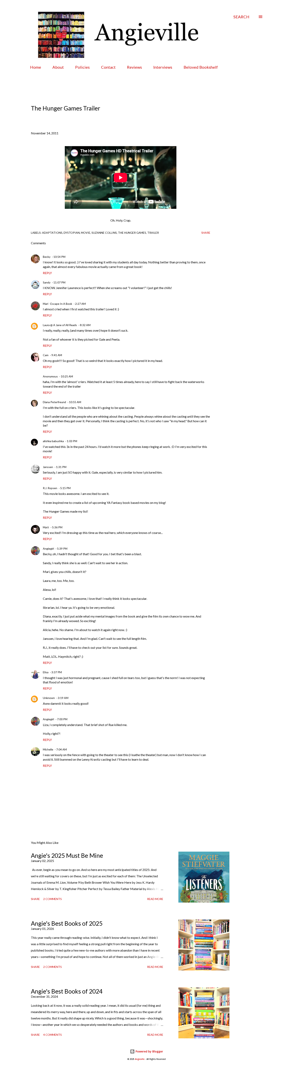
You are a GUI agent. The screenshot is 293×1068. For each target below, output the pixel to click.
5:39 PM (62, 548)
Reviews (134, 67)
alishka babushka (53, 441)
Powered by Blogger (149, 1051)
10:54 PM (59, 256)
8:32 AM (85, 325)
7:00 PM (62, 719)
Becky (46, 256)
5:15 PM (65, 488)
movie (85, 232)
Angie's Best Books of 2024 (66, 991)
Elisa (45, 672)
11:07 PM (59, 282)
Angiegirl (48, 548)
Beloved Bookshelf (201, 67)
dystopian (72, 232)
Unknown (49, 698)
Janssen (48, 467)
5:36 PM (57, 527)
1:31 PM (61, 467)
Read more (155, 899)
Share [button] (205, 232)
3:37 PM (56, 672)
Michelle (48, 749)
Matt (46, 527)
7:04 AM (61, 749)
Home (35, 67)
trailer (153, 232)
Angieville (140, 1059)
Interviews (162, 67)
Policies (82, 67)
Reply (47, 273)
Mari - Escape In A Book (57, 303)
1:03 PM (72, 441)
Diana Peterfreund (54, 402)
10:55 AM (75, 402)
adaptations (52, 232)
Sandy (46, 282)
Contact (108, 67)
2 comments (52, 899)
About (58, 67)
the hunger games (132, 232)
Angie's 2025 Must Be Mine (67, 855)
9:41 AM (56, 355)
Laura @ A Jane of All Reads (60, 325)
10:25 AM (67, 376)
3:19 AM (63, 698)
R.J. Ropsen (50, 488)
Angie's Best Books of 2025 (66, 923)
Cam (45, 355)
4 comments (52, 1034)
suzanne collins (104, 232)
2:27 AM (80, 303)
